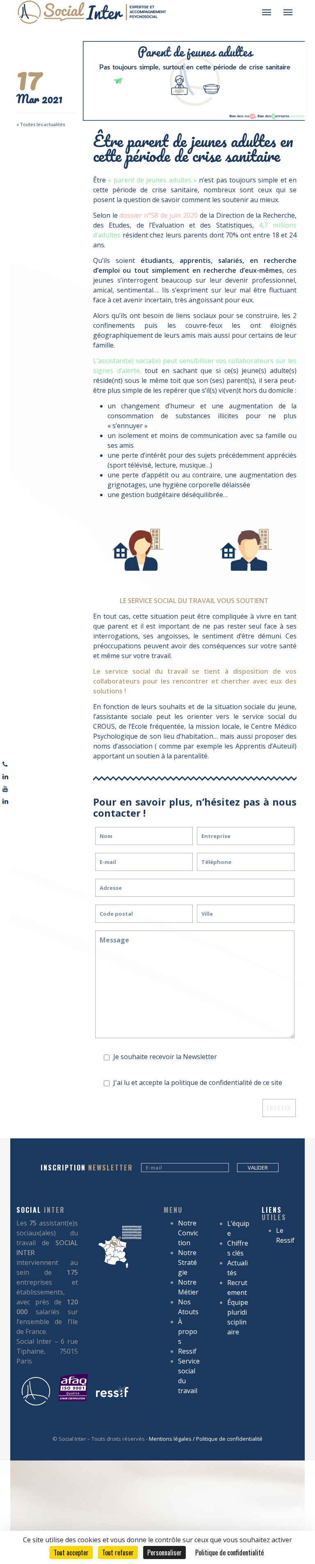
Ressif (187, 1351)
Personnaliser (164, 1552)
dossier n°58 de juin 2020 (158, 215)
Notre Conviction (188, 1232)
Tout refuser (118, 1552)
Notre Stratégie (187, 1262)
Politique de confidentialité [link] (229, 1552)
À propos (187, 1331)
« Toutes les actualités (40, 124)
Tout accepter (71, 1552)
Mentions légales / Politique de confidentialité (205, 1438)
